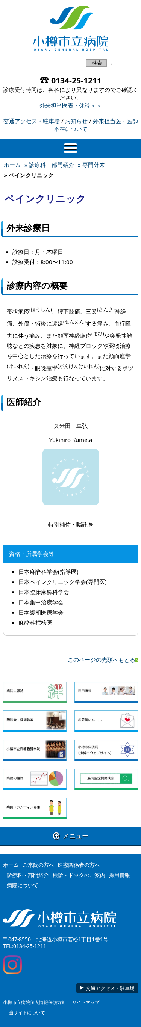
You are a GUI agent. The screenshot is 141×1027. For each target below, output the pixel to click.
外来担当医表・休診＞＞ (70, 105)
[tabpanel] (70, 554)
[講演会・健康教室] (35, 721)
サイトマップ (85, 1002)
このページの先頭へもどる (101, 659)
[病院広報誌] (35, 692)
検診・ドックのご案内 (79, 875)
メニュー (70, 835)
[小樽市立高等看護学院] (35, 750)
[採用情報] (106, 692)
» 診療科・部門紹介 (49, 164)
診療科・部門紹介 (28, 875)
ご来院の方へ (38, 864)
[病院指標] (35, 779)
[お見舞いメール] (106, 721)
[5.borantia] (35, 808)
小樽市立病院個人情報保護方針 (34, 1002)
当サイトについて (27, 1012)
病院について (22, 885)
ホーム (12, 164)
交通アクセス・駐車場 (31, 121)
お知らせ (76, 121)
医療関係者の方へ (79, 864)
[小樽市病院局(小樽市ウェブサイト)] (106, 750)
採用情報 (119, 875)
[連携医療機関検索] (106, 779)
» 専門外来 (91, 164)
